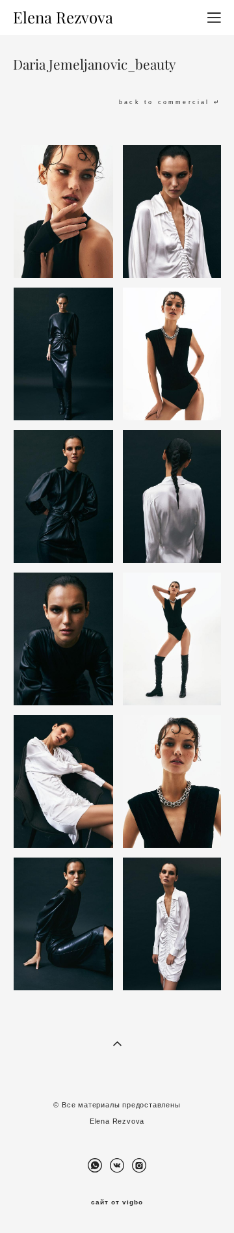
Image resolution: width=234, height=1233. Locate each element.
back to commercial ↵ (170, 102)
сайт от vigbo (117, 1202)
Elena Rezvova (63, 17)
